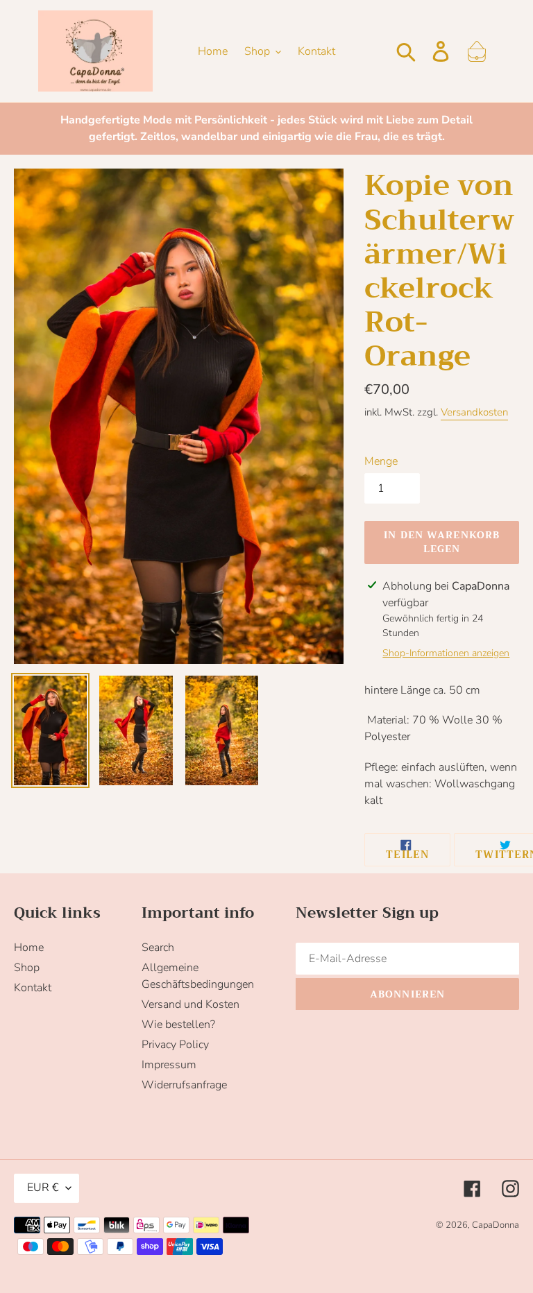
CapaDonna (495, 1225)
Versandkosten (474, 412)
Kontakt (32, 987)
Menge (381, 461)
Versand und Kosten (190, 1004)
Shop (27, 967)
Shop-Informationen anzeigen (445, 653)
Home (29, 947)
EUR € (43, 1187)
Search (158, 947)
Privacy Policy (175, 1044)
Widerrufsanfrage (184, 1085)
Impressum (169, 1064)
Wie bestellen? (178, 1024)
